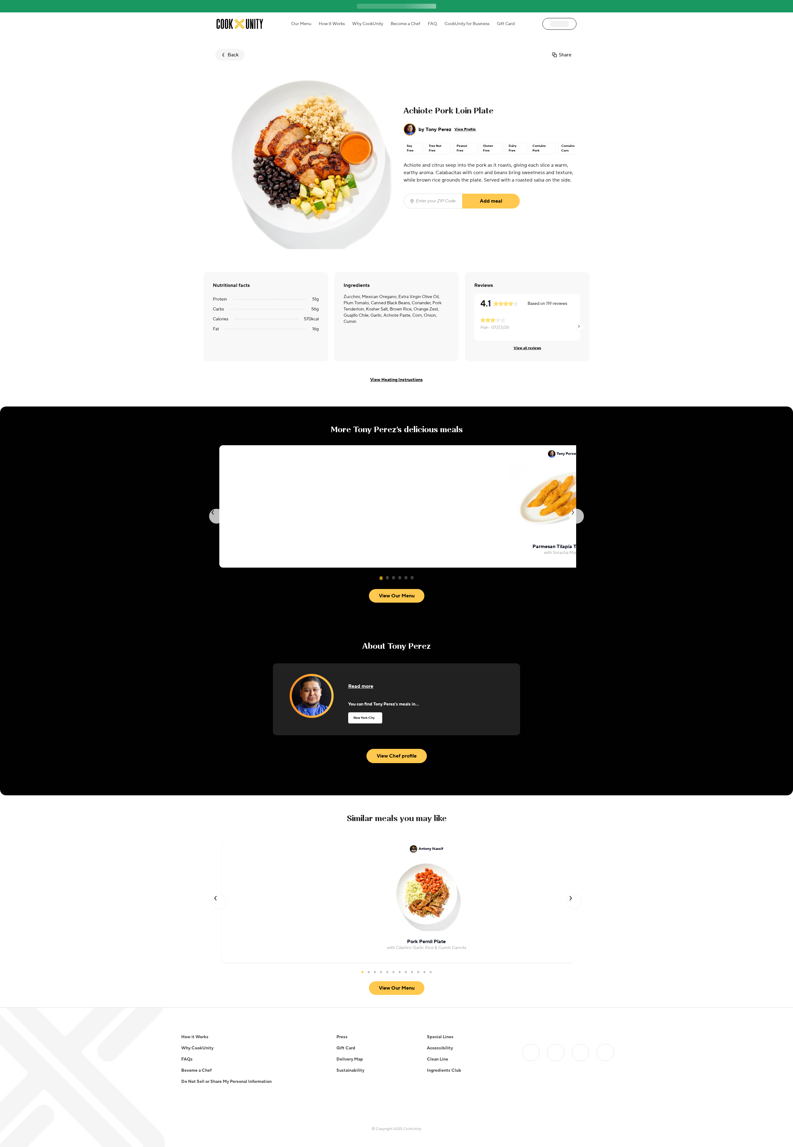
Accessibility (440, 1048)
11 (424, 972)
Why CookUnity (367, 24)
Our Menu (301, 24)
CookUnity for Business (467, 24)
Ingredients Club (444, 1070)
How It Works (332, 24)
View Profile (465, 129)
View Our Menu (396, 596)
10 (418, 972)
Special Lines (440, 1037)
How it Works (194, 1037)
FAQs (187, 1059)
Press (342, 1037)
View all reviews (527, 348)
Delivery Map (349, 1059)
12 (430, 972)
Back (233, 55)
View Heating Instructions (396, 380)
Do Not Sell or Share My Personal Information (226, 1081)
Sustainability (350, 1070)
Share (565, 55)
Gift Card (506, 24)
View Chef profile (397, 756)
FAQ (432, 24)
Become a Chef (405, 24)
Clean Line (437, 1059)
